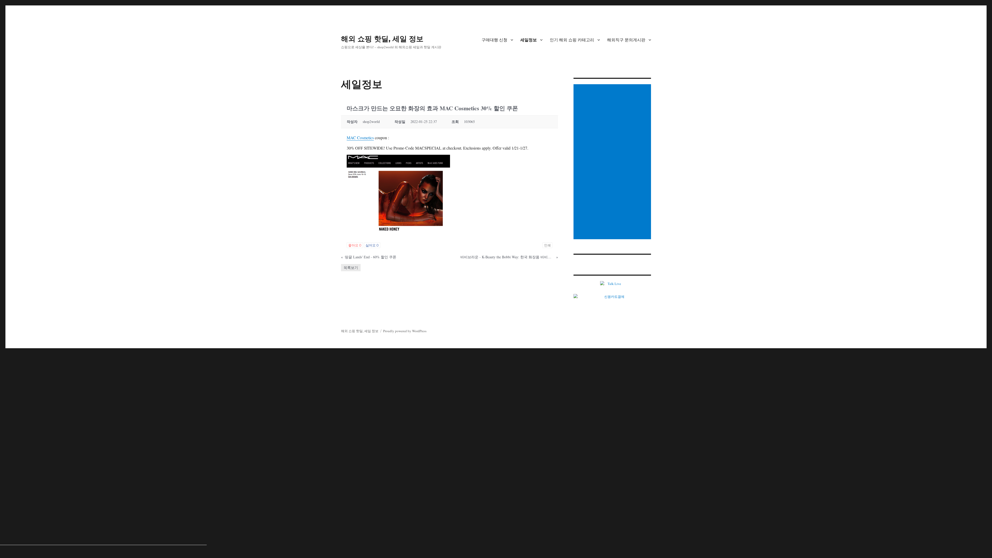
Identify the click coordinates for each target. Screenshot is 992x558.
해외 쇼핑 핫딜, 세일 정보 (382, 38)
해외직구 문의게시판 (626, 39)
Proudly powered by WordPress (405, 331)
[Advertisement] (613, 162)
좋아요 (354, 245)
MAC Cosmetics (360, 137)
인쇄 (547, 245)
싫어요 (372, 245)
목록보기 (351, 267)
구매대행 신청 (494, 39)
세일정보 (528, 39)
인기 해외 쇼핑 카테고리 (572, 39)
